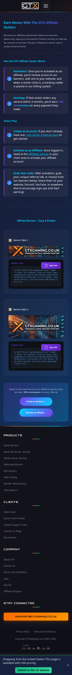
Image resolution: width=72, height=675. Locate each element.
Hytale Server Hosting (15, 458)
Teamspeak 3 (11, 490)
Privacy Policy (23, 631)
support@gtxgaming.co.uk (36, 616)
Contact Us (9, 566)
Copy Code (53, 265)
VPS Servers (10, 471)
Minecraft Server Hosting (17, 452)
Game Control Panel (14, 518)
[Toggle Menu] (45, 5)
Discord (7, 585)
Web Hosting (10, 477)
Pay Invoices (10, 537)
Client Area (10, 512)
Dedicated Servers (13, 464)
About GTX (9, 559)
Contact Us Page (12, 531)
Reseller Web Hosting (15, 483)
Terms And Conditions (15, 572)
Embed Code (17, 263)
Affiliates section (38, 154)
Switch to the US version (33, 670)
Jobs (6, 578)
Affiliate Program (13, 591)
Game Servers (11, 445)
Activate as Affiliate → (36, 412)
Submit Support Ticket (15, 525)
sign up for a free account (42, 135)
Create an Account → (36, 401)
